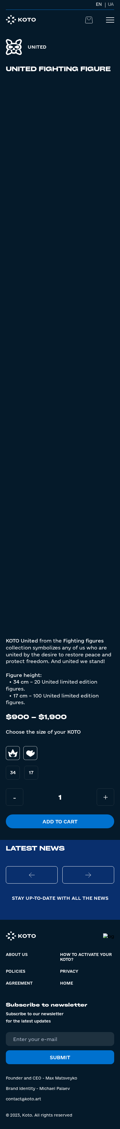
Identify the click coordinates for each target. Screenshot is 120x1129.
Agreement (19, 983)
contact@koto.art (23, 1099)
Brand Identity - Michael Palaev (38, 1088)
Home (66, 983)
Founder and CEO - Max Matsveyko (41, 1078)
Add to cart (60, 821)
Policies (15, 971)
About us (17, 954)
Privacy (69, 971)
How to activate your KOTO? (86, 956)
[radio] (13, 773)
